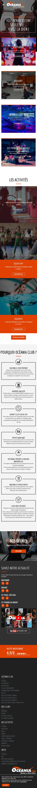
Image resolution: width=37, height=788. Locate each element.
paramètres (23, 782)
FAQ (2, 756)
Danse (3, 734)
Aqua (3, 731)
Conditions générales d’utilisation (13, 761)
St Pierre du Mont (7, 718)
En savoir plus (18, 56)
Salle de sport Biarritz (9, 700)
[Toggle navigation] (3, 4)
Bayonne (4, 711)
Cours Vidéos (5, 746)
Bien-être (4, 729)
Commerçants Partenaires (10, 690)
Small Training (6, 738)
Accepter (6, 785)
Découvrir (19, 551)
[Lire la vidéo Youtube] (18, 618)
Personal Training (7, 741)
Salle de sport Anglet (9, 698)
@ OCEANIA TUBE (22, 631)
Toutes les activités (19, 337)
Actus (3, 693)
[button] (3, 204)
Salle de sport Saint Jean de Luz (12, 702)
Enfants (4, 743)
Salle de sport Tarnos (9, 695)
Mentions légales (7, 759)
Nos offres (5, 686)
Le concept (5, 683)
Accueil (3, 681)
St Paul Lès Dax (6, 716)
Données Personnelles (9, 764)
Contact (4, 754)
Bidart (3, 713)
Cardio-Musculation (8, 736)
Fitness (3, 726)
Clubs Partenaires (7, 688)
